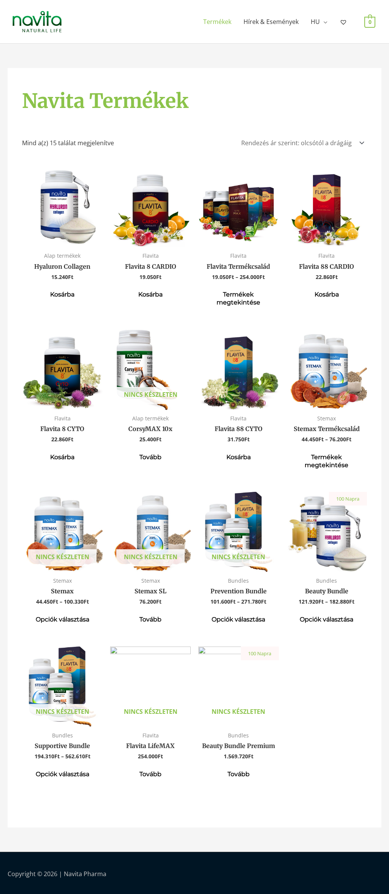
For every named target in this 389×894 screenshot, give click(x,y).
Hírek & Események (271, 21)
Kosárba (62, 294)
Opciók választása (62, 619)
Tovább (150, 457)
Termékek (217, 21)
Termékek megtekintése (238, 298)
